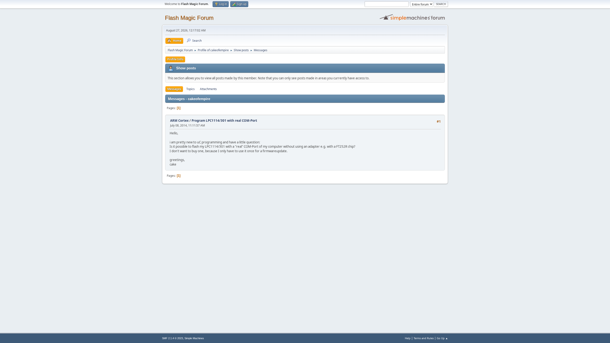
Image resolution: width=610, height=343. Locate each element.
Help (408, 338)
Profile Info (175, 59)
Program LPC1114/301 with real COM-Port (224, 120)
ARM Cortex (179, 120)
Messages (174, 89)
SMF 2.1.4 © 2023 (172, 338)
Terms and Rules (424, 338)
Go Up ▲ (442, 338)
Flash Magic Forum (189, 18)
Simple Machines (194, 338)
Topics (190, 89)
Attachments (208, 89)
